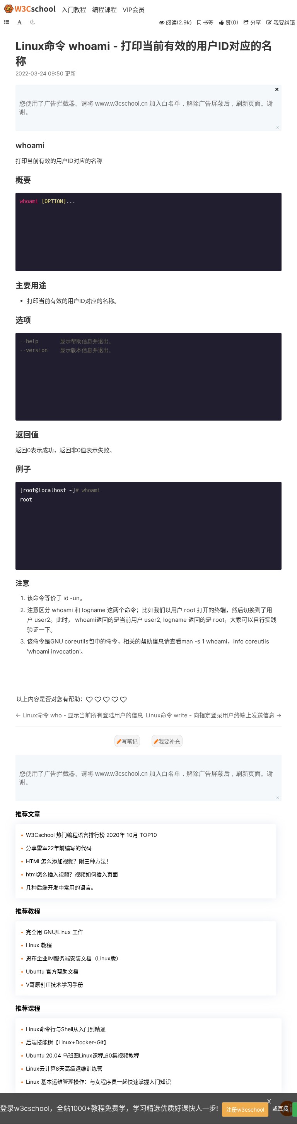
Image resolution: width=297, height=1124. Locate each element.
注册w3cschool (245, 1109)
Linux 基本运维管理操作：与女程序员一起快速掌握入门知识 (98, 1081)
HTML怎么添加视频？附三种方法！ (68, 861)
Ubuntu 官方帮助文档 (52, 971)
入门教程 (73, 10)
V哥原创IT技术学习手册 (54, 984)
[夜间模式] (32, 22)
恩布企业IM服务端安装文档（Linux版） (73, 958)
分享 (255, 22)
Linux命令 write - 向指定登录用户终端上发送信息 (210, 715)
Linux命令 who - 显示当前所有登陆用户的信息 (82, 715)
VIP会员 (134, 10)
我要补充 (169, 741)
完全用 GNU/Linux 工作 (54, 932)
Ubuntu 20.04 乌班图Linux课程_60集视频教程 (82, 1055)
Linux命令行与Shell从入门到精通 (66, 1029)
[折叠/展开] (6, 22)
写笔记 (129, 741)
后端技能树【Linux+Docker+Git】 (67, 1042)
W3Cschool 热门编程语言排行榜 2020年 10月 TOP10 (91, 834)
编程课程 (104, 10)
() (231, 22)
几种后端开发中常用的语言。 (61, 887)
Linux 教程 (39, 945)
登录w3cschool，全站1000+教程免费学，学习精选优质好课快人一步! (109, 1108)
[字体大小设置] (19, 22)
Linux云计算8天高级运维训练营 (64, 1068)
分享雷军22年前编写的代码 (59, 848)
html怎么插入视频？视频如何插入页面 (72, 874)
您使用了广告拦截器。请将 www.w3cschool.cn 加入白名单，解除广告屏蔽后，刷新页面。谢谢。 (146, 107)
